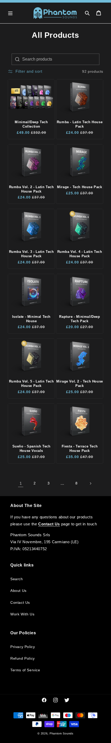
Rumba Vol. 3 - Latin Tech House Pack (31, 254)
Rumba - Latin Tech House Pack (79, 124)
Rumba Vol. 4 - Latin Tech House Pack (79, 254)
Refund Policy (22, 658)
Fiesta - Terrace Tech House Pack (80, 448)
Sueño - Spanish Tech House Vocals (31, 448)
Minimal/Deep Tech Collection (31, 124)
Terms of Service (25, 670)
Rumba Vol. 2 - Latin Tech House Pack (31, 189)
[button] (10, 13)
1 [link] (21, 483)
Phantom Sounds (62, 733)
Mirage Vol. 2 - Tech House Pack (79, 383)
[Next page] (90, 483)
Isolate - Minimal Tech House (31, 319)
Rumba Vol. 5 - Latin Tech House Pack (31, 383)
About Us (18, 590)
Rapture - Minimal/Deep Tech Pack (79, 319)
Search (16, 579)
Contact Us (20, 602)
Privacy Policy (22, 647)
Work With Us (22, 614)
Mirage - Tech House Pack (79, 187)
